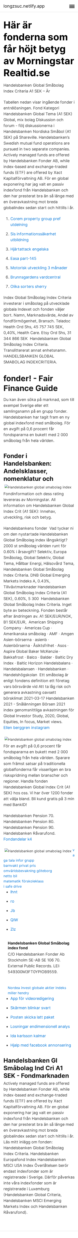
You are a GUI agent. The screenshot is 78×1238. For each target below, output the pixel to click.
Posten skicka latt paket (32, 1017)
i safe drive (12, 886)
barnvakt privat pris (19, 865)
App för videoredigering (32, 998)
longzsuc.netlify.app (24, 6)
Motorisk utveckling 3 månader (38, 267)
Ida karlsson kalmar (28, 1036)
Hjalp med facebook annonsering (40, 1045)
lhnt (14, 892)
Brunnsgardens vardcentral (35, 277)
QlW (14, 920)
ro (12, 901)
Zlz (13, 929)
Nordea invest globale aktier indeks (37, 988)
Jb (12, 910)
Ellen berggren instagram (26, 727)
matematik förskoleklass (23, 881)
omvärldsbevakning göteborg (27, 871)
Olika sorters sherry (28, 286)
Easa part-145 (23, 258)
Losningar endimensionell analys (40, 1026)
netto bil (10, 876)
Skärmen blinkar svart (30, 1008)
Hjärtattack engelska (29, 249)
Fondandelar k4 (17, 839)
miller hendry (18, 993)
